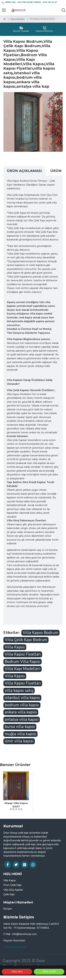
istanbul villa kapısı (22, 697)
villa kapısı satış (19, 690)
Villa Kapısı (15, 647)
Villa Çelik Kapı (17, 19)
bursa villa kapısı (20, 726)
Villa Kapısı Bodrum (40, 632)
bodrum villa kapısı (22, 705)
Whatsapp (49, 971)
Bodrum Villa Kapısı (22, 661)
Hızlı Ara (17, 971)
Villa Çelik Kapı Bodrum (26, 639)
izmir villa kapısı (19, 741)
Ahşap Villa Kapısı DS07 (16, 804)
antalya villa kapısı (21, 719)
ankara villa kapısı (21, 712)
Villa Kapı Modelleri (22, 668)
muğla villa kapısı (20, 734)
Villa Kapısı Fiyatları (23, 654)
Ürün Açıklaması (24, 171)
